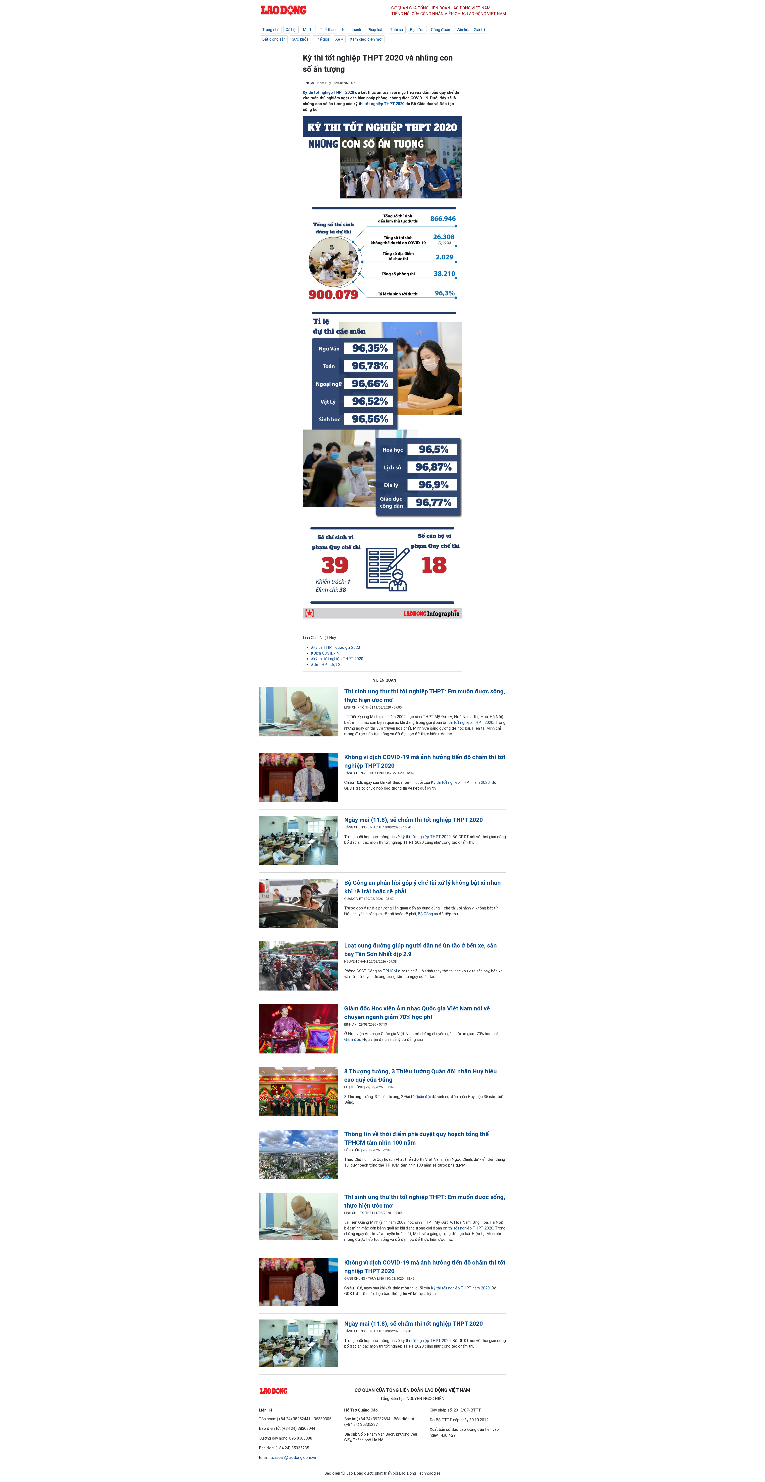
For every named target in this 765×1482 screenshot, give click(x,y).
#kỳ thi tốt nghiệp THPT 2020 (337, 658)
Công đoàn (440, 29)
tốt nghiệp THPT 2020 (384, 103)
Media (308, 29)
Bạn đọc (417, 29)
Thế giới (322, 39)
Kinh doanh (351, 29)
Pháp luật (375, 29)
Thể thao (328, 29)
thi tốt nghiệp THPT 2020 (470, 722)
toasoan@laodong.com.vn (293, 1457)
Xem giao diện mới (366, 39)
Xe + (339, 39)
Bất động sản (273, 39)
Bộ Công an (428, 913)
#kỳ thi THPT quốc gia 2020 (335, 647)
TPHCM (390, 971)
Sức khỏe (300, 39)
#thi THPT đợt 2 (325, 664)
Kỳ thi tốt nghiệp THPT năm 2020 (460, 782)
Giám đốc (352, 1039)
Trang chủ (270, 29)
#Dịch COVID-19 (325, 653)
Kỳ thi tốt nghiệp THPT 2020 (328, 92)
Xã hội (291, 29)
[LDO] (298, 712)
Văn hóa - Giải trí (470, 29)
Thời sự (396, 29)
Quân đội (423, 1096)
